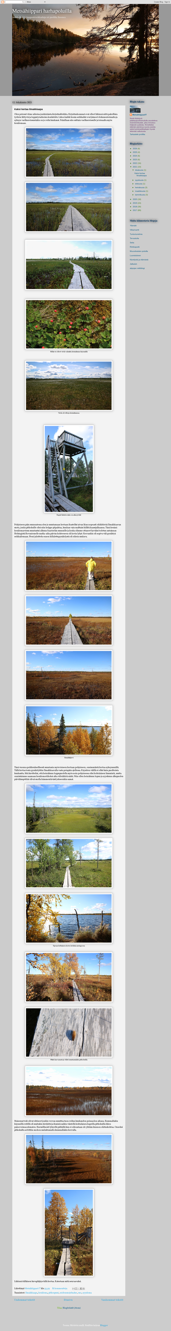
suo (79, 1292)
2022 (135, 163)
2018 (135, 207)
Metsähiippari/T (140, 115)
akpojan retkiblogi (137, 268)
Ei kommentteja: (60, 1288)
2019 (135, 203)
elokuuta (139, 184)
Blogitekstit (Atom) (72, 1308)
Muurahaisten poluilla (139, 251)
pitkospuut (53, 1292)
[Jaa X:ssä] (78, 1288)
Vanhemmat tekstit (112, 1300)
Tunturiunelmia (136, 234)
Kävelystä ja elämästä (139, 260)
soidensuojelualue (68, 1292)
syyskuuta (139, 180)
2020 (135, 199)
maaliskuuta (140, 191)
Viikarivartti (134, 230)
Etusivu (68, 1300)
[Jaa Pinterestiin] (83, 1288)
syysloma (87, 1292)
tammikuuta (140, 195)
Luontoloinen (135, 255)
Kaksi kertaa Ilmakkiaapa (28, 109)
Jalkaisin (133, 264)
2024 (135, 156)
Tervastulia (134, 238)
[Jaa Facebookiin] (81, 1288)
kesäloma (42, 1292)
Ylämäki (133, 225)
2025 (135, 152)
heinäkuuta (140, 187)
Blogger (104, 1325)
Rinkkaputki (135, 247)
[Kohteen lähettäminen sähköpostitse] (73, 1288)
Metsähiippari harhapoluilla (42, 10)
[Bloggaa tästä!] (76, 1288)
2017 (135, 210)
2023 (135, 159)
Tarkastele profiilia (137, 134)
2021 (135, 167)
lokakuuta (139, 170)
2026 (135, 148)
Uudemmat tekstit (24, 1300)
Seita (132, 243)
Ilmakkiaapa (31, 1292)
